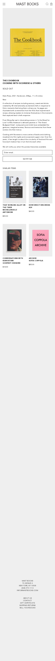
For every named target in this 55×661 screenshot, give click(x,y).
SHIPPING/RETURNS (27, 605)
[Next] (47, 42)
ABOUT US (27, 598)
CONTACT (27, 601)
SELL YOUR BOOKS (27, 608)
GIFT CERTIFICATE (27, 603)
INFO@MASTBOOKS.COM (27, 590)
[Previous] (8, 42)
